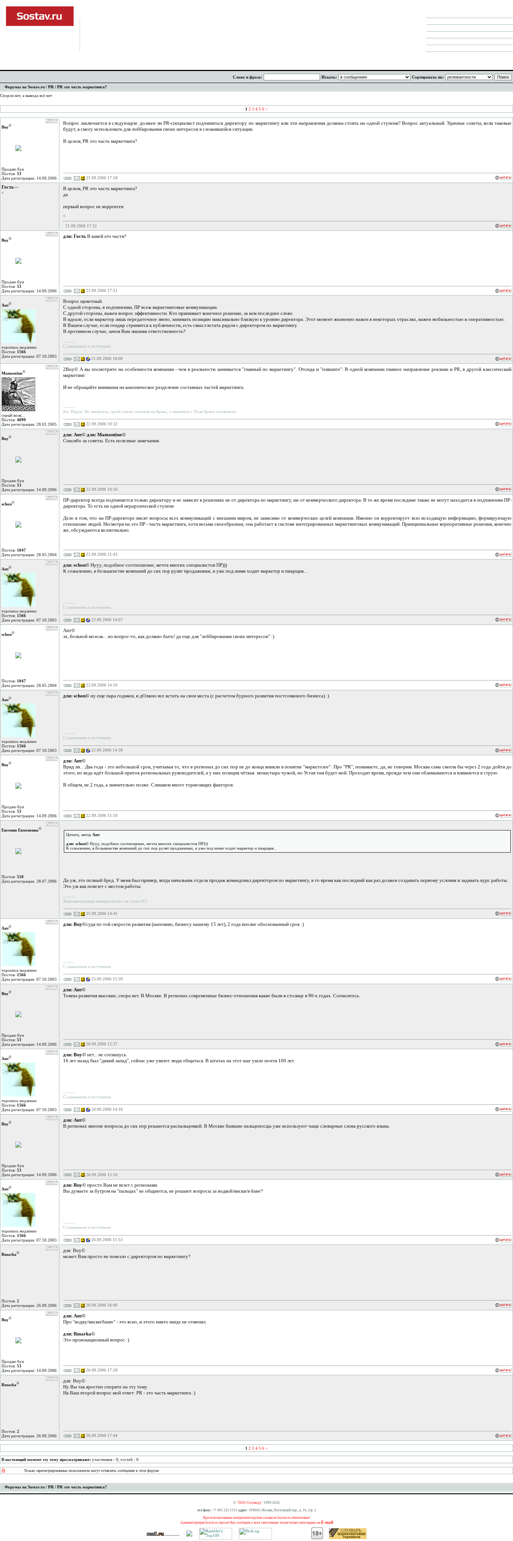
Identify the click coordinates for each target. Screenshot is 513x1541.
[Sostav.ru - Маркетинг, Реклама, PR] (189, 1535)
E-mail (327, 1522)
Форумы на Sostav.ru (25, 87)
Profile (51, 121)
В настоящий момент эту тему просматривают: (46, 1459)
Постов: (11, 173)
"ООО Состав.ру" (250, 1503)
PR (51, 87)
